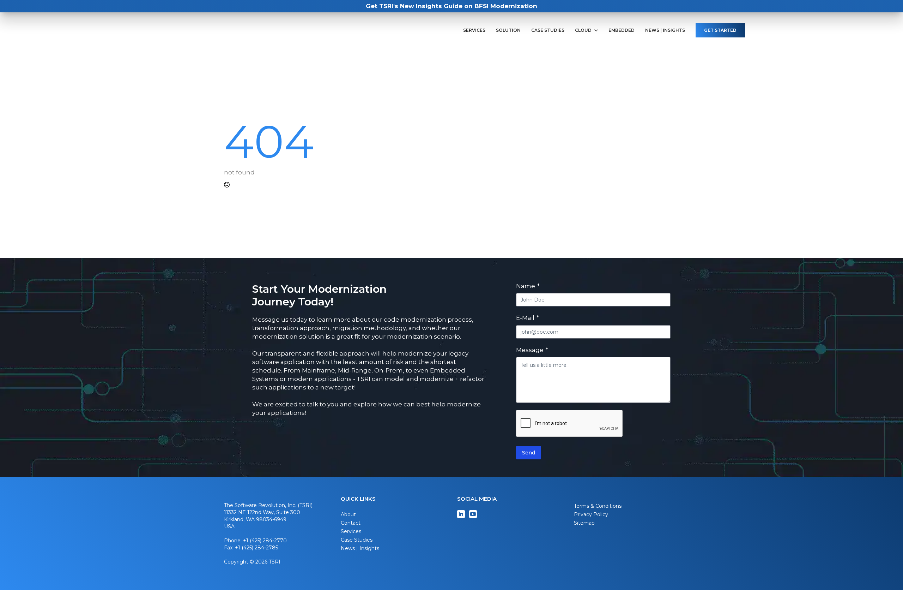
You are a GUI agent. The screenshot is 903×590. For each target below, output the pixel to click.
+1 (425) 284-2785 (256, 547)
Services (474, 30)
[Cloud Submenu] (597, 30)
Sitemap (584, 523)
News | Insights (665, 30)
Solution (508, 30)
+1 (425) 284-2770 (265, 540)
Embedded (621, 30)
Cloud (583, 30)
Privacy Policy (591, 514)
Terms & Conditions (598, 506)
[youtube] (473, 514)
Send (528, 452)
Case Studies (547, 30)
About (348, 514)
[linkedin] (461, 514)
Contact (350, 523)
